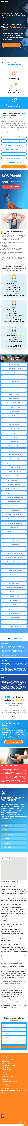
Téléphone (5, 1033)
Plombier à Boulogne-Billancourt (8, 1059)
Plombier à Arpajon (5, 1085)
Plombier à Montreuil (6, 1069)
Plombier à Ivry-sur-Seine (7, 1076)
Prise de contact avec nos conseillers (14, 79)
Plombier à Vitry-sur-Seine (7, 1073)
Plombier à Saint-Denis (6, 1067)
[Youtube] (2, 1116)
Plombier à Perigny (5, 1079)
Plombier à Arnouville (6, 1083)
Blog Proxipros (4, 1112)
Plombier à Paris (5, 1058)
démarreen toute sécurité (14, 105)
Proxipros (4, 1)
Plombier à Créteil (5, 1074)
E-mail (4, 1029)
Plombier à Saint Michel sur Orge (9, 1081)
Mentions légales (18, 1122)
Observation (6, 1037)
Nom (4, 1025)
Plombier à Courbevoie (6, 1063)
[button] (27, 2)
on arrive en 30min (14, 91)
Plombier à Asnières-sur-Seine (8, 1065)
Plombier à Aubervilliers (6, 1071)
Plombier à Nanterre (6, 1061)
